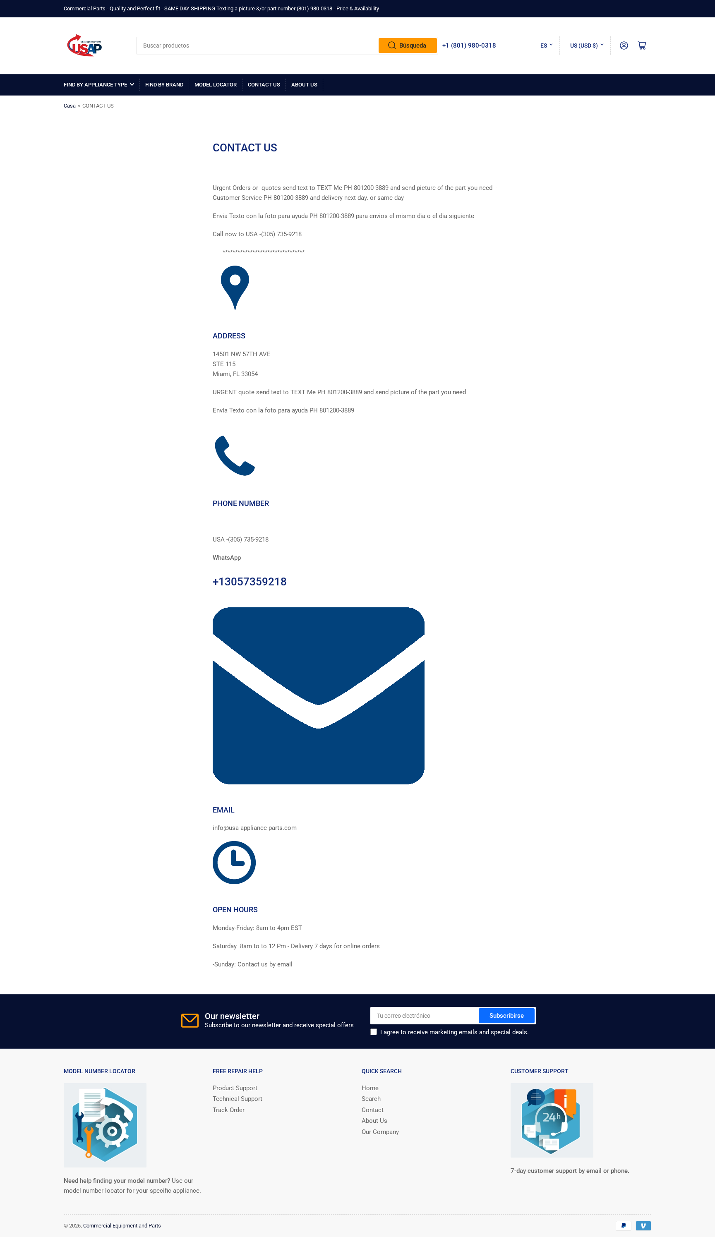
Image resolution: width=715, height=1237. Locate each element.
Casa (70, 106)
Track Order (229, 1110)
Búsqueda (412, 45)
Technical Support (237, 1099)
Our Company (380, 1132)
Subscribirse (506, 1015)
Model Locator (215, 85)
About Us (304, 85)
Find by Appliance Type (95, 85)
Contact (373, 1110)
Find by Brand (164, 85)
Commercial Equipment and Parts (122, 1226)
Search (371, 1099)
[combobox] (287, 45)
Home (370, 1088)
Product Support (235, 1088)
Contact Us (264, 85)
